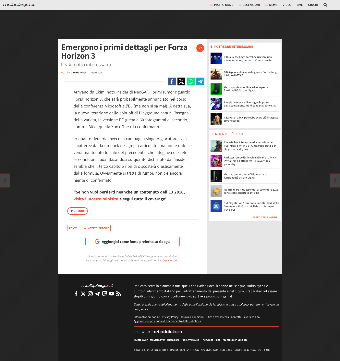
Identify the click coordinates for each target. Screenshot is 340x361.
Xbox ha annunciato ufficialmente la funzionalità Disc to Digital (245, 176)
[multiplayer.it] (97, 285)
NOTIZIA (65, 72)
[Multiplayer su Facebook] (76, 293)
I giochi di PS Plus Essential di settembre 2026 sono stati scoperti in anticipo (251, 191)
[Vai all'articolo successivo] (5, 180)
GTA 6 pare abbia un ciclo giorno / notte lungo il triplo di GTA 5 (251, 73)
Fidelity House (190, 340)
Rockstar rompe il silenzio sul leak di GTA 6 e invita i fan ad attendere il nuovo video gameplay (250, 161)
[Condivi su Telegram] (200, 81)
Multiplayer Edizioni (235, 340)
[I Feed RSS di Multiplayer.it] (118, 293)
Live (300, 5)
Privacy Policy (170, 317)
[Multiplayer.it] (19, 5)
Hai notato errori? (95, 228)
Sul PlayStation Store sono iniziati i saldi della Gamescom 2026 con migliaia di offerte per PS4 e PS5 (251, 206)
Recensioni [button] (251, 5)
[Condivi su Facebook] (172, 81)
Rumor (77, 211)
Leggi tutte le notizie (264, 217)
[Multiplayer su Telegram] (97, 293)
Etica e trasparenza (217, 317)
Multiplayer (141, 340)
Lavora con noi (251, 317)
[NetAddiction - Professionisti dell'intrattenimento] (167, 332)
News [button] (273, 5)
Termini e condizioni (192, 317)
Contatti (236, 317)
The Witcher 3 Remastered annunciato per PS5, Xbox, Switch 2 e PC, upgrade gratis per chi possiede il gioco (250, 146)
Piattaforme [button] (223, 5)
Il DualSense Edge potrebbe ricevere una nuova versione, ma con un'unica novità (248, 58)
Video (287, 5)
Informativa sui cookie (147, 317)
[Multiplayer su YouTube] (111, 293)
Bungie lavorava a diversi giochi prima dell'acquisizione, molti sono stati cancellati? (251, 104)
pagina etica (172, 260)
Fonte (73, 228)
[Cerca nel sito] (325, 5)
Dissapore (173, 340)
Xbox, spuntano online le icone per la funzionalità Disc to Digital (246, 88)
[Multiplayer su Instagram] (90, 293)
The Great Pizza (211, 340)
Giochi (313, 5)
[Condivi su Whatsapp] (191, 81)
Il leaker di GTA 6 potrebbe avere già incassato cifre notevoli (251, 119)
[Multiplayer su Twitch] (104, 293)
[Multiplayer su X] (83, 293)
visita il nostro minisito (96, 199)
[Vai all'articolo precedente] (335, 180)
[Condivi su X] (181, 81)
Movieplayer (157, 340)
